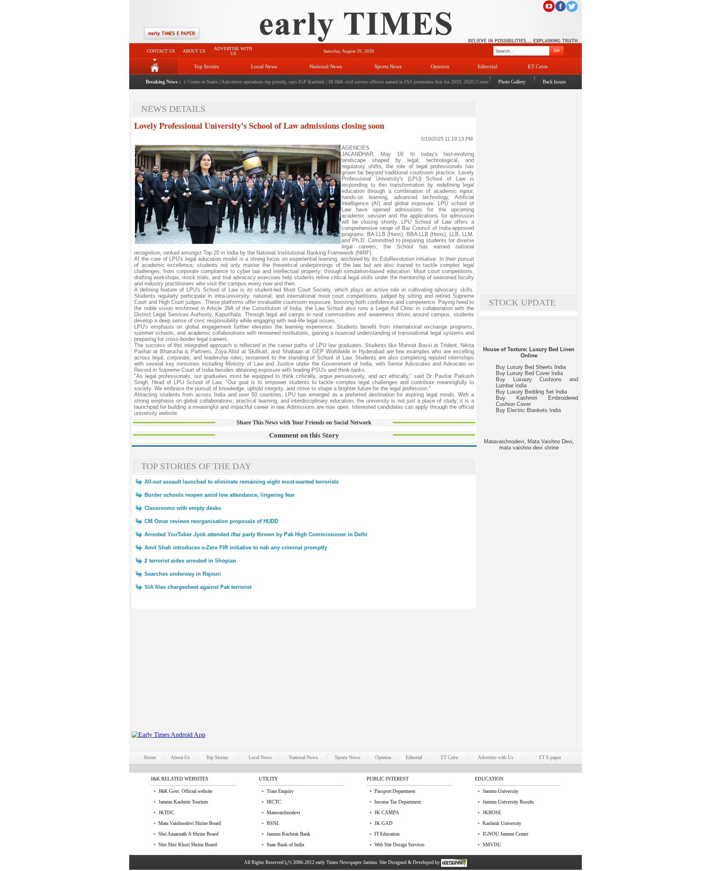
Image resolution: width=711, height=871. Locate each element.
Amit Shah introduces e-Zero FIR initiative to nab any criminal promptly (235, 547)
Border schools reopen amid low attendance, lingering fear (219, 495)
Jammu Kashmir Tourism (183, 802)
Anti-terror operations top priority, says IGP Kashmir (262, 82)
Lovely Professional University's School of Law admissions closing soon (259, 126)
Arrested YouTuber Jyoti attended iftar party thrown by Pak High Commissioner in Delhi (255, 534)
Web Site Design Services (399, 845)
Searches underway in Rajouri (182, 574)
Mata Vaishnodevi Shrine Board (189, 823)
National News (325, 66)
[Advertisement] (304, 673)
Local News (264, 66)
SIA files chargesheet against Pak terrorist (197, 587)
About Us (180, 757)
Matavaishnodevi (283, 812)
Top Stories (206, 66)
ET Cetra (538, 66)
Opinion (440, 66)
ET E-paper (550, 757)
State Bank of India (285, 845)
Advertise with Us (496, 757)
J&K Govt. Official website (185, 791)
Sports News (388, 66)
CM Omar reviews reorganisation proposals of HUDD (211, 521)
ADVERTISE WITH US (233, 51)
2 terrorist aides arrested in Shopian (190, 561)
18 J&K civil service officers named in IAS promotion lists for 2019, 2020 (389, 82)
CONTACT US (161, 51)
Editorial (487, 66)
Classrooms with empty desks (182, 508)
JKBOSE (492, 812)
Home (150, 757)
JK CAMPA (386, 812)
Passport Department (394, 791)
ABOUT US (194, 51)
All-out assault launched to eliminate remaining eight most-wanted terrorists (241, 482)
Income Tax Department (397, 802)
